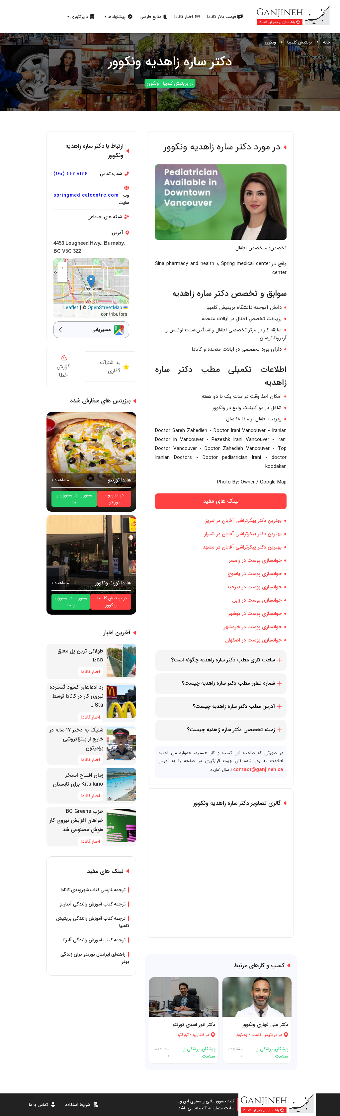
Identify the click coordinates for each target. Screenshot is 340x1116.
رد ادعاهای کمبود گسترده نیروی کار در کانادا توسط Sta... (76, 696)
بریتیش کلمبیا (299, 42)
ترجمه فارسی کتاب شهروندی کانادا (93, 890)
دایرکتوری (79, 16)
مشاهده (235, 1049)
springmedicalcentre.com (86, 195)
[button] (91, 281)
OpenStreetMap (105, 307)
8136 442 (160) (70, 173)
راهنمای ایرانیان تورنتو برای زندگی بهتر (94, 958)
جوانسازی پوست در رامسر (255, 560)
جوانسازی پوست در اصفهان (253, 640)
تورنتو (183, 1034)
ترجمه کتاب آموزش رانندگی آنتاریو (92, 904)
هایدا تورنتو (119, 480)
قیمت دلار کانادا (221, 16)
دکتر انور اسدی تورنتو (193, 1025)
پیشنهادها (117, 16)
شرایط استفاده (77, 1104)
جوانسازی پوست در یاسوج (254, 574)
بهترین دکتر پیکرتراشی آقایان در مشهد (242, 547)
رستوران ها (83, 495)
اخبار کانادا (183, 16)
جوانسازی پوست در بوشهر (255, 614)
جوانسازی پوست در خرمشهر (253, 627)
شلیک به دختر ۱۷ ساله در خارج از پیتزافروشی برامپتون (76, 739)
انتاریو (198, 1034)
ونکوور (270, 42)
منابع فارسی (150, 16)
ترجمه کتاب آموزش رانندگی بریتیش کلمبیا (92, 922)
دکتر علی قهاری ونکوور (265, 1025)
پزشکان (281, 1049)
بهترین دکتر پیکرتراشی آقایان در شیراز (243, 534)
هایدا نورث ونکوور (113, 583)
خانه (326, 42)
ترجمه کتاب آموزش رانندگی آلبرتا (94, 940)
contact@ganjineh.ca (258, 770)
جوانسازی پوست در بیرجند (254, 587)
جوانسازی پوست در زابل (257, 600)
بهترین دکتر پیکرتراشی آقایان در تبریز (243, 521)
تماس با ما (38, 1104)
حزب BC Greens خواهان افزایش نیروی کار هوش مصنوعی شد (76, 820)
